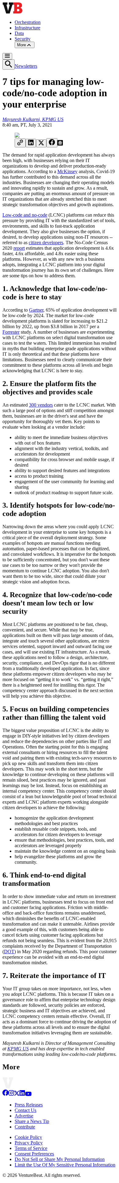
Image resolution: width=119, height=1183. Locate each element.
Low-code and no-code (24, 215)
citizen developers (46, 242)
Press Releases (29, 1104)
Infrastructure (27, 27)
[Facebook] (5, 1094)
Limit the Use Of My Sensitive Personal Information (65, 1164)
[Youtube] (28, 1094)
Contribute (25, 1126)
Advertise (24, 1115)
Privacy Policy (29, 1142)
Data (19, 33)
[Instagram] (11, 1094)
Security (23, 38)
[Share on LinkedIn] (31, 143)
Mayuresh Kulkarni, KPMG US (32, 119)
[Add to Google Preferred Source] (60, 143)
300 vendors (41, 405)
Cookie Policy (28, 1137)
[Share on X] (41, 143)
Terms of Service (31, 1148)
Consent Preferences (34, 1153)
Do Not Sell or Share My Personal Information (60, 1159)
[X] (17, 1094)
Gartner (36, 310)
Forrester (11, 332)
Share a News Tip (32, 1121)
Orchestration (28, 22)
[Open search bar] (8, 64)
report (19, 248)
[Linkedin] (22, 1094)
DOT (9, 951)
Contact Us (25, 1110)
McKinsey (67, 171)
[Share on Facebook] (51, 142)
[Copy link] (20, 142)
